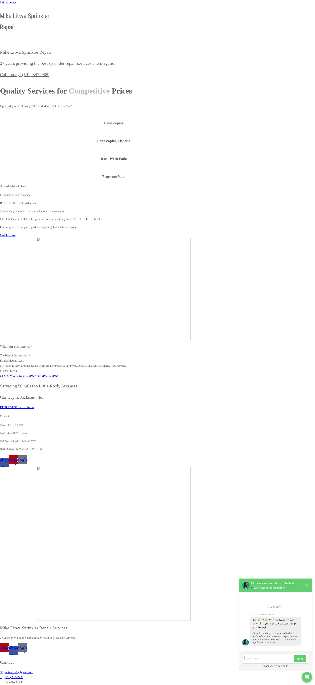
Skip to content (8, 2)
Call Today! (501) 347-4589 (24, 74)
